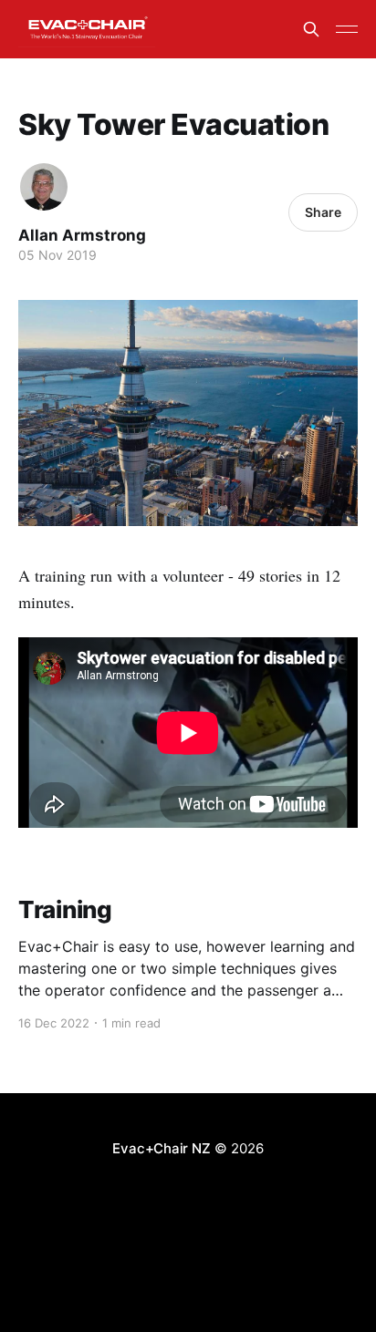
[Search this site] (311, 29)
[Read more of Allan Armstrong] (43, 186)
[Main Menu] (346, 29)
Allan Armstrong (82, 235)
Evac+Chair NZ (161, 1148)
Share (323, 212)
